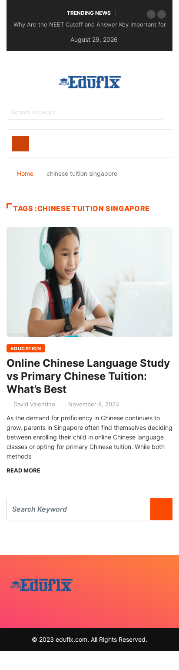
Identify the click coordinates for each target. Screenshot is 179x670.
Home (25, 173)
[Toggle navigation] (20, 143)
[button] (151, 14)
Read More (23, 470)
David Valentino (34, 404)
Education (26, 348)
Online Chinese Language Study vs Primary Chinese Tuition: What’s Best (88, 376)
